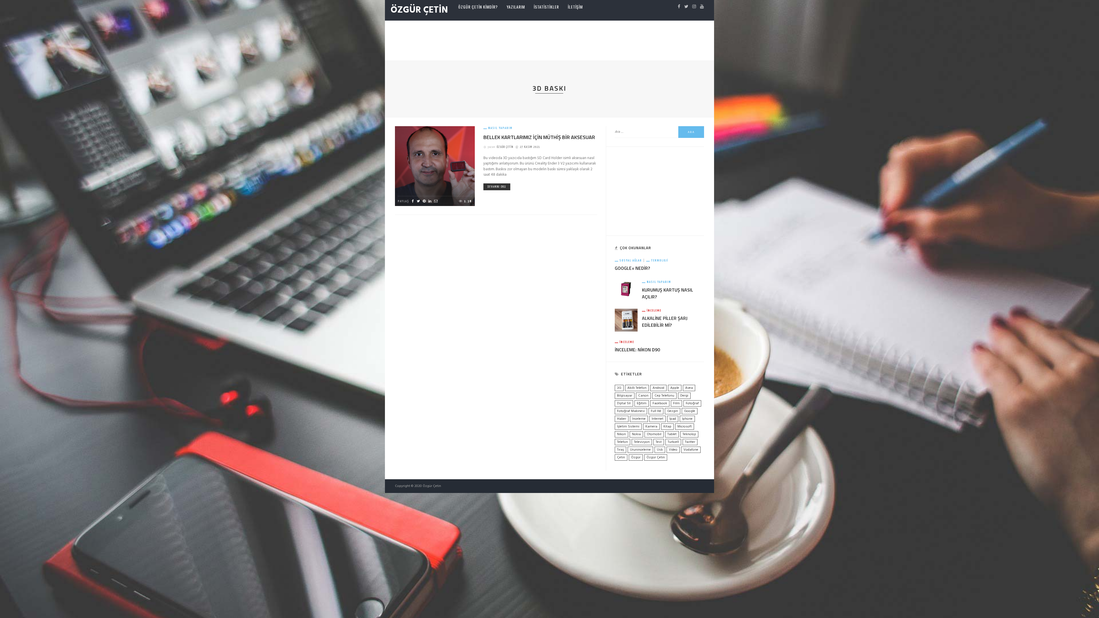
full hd (656, 411)
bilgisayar (624, 396)
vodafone (690, 450)
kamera (651, 426)
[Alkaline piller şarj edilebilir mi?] (626, 320)
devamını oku (497, 186)
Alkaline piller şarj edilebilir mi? (664, 321)
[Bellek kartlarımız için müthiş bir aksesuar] (435, 166)
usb (660, 450)
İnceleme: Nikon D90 (637, 349)
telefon (622, 442)
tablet (672, 434)
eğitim (642, 403)
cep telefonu (664, 396)
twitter (690, 442)
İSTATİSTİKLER (546, 7)
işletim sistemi (628, 426)
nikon (621, 434)
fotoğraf (692, 403)
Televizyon (642, 442)
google (689, 411)
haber (621, 419)
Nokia (636, 434)
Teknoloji (659, 260)
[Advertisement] (549, 39)
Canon (643, 396)
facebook (660, 403)
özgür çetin (656, 457)
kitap (667, 426)
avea (689, 388)
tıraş (620, 450)
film (676, 403)
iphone (687, 419)
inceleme (639, 419)
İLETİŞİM (575, 7)
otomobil (654, 434)
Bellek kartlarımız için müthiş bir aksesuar (539, 137)
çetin (621, 457)
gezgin (672, 411)
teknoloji (689, 434)
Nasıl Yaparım (500, 128)
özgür (636, 457)
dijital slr (624, 403)
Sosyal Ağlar (631, 260)
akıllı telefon (637, 388)
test (659, 442)
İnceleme (654, 310)
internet (657, 419)
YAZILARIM (516, 7)
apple (674, 388)
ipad (672, 419)
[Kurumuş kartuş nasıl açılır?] (626, 289)
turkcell (673, 442)
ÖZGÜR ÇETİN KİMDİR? (478, 7)
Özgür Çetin (505, 146)
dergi (684, 396)
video (673, 450)
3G (619, 388)
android (658, 388)
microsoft (684, 426)
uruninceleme (640, 450)
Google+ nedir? (632, 268)
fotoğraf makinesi (631, 411)
